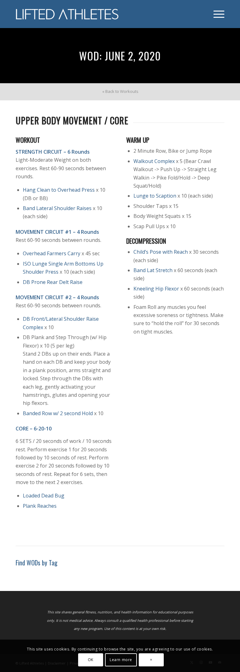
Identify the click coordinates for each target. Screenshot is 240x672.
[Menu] (215, 14)
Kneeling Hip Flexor (156, 288)
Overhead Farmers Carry (51, 253)
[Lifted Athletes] (67, 14)
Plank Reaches (40, 505)
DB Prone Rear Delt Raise (52, 282)
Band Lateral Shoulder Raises (57, 208)
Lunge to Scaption (154, 195)
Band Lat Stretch (152, 270)
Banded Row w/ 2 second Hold (58, 413)
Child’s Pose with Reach (160, 251)
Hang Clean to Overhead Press (59, 189)
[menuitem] (215, 14)
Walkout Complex (154, 161)
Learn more (121, 659)
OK (90, 659)
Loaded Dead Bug (43, 495)
